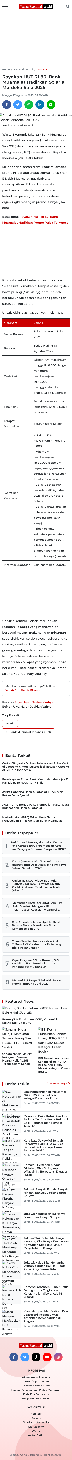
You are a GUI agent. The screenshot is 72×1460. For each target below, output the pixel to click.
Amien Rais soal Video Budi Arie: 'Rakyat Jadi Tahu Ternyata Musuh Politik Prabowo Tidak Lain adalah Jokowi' (36, 885)
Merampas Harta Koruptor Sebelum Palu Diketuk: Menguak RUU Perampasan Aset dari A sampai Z (37, 906)
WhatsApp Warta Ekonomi (24, 690)
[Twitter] (17, 104)
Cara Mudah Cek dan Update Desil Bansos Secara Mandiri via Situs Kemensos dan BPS (36, 925)
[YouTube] (47, 1357)
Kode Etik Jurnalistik (36, 1394)
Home (6, 69)
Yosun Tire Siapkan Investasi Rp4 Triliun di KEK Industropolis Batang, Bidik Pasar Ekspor (37, 944)
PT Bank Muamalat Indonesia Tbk (28, 732)
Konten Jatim (36, 1435)
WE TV (36, 1430)
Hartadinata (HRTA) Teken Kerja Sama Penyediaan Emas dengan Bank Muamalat (32, 818)
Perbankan (43, 69)
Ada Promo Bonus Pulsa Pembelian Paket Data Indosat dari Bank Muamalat (35, 806)
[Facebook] (6, 104)
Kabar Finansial (23, 69)
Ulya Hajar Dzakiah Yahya (34, 702)
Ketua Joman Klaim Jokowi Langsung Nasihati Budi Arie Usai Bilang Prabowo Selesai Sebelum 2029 (39, 865)
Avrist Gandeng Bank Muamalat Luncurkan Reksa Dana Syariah (32, 793)
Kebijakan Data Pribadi (36, 1398)
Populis (36, 1418)
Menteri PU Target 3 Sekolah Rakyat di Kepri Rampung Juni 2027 (39, 982)
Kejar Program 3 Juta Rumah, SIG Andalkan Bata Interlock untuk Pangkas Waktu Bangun (35, 963)
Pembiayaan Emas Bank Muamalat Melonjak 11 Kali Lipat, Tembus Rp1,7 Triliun (35, 781)
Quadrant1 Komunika (36, 1422)
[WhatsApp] (28, 104)
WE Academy (36, 1426)
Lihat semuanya (56, 1083)
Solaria (10, 723)
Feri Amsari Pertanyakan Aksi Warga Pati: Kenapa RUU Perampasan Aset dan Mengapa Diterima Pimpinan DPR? (38, 846)
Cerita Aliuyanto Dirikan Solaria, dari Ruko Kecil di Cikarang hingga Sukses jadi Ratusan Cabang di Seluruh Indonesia (35, 767)
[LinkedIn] (39, 104)
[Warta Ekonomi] (36, 6)
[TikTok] (36, 1357)
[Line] (51, 104)
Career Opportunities (36, 1381)
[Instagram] (58, 1357)
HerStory (36, 1413)
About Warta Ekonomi (36, 1376)
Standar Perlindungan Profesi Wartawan (36, 1389)
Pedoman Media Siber (36, 1385)
